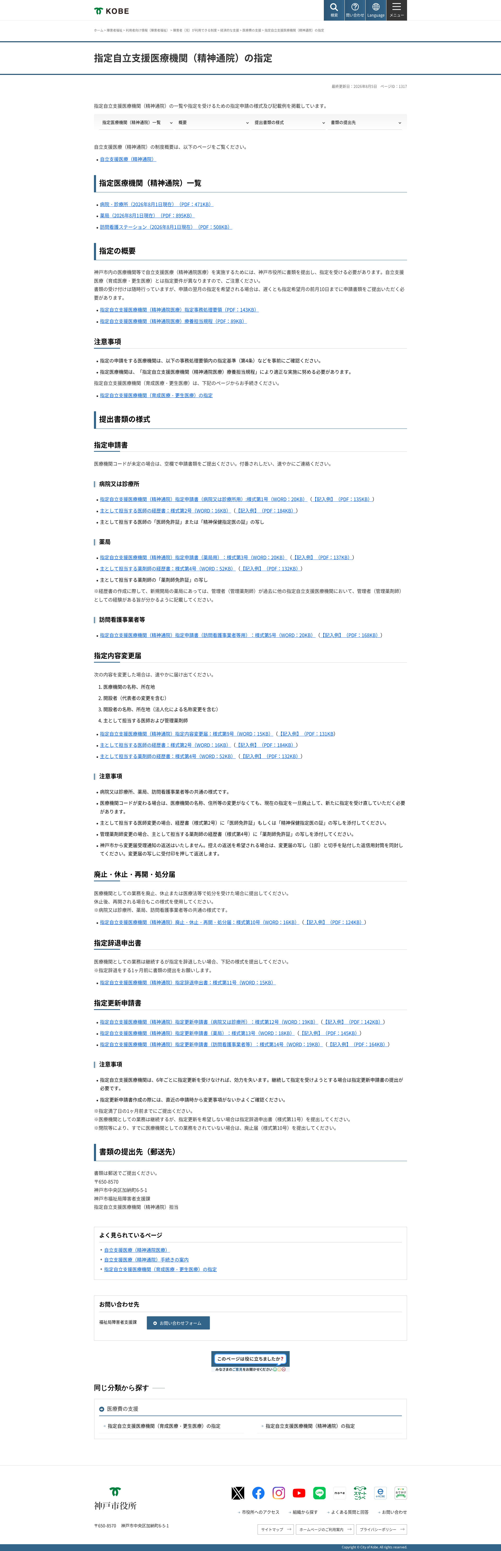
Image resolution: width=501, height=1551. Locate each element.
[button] (334, 10)
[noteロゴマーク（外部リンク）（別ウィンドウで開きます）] (339, 1493)
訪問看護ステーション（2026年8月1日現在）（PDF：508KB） (166, 226)
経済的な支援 (229, 30)
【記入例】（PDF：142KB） (353, 1021)
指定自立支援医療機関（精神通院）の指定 (310, 1425)
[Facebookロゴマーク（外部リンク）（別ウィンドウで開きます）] (258, 1493)
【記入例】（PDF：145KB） (329, 1033)
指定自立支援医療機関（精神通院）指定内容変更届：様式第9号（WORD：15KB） (186, 733)
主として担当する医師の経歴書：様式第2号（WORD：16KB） (165, 510)
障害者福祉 (114, 30)
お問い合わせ (394, 1512)
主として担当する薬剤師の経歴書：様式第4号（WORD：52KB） (168, 568)
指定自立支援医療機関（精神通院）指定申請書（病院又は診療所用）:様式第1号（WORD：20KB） (203, 499)
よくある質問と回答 (350, 1512)
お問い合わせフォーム (180, 1323)
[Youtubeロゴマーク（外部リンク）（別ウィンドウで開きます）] (299, 1493)
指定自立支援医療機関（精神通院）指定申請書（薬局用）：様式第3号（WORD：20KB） (193, 557)
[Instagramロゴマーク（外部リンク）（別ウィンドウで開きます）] (278, 1493)
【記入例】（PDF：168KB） (350, 635)
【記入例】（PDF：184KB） (266, 510)
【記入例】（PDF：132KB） (270, 568)
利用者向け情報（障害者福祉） (148, 30)
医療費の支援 (251, 30)
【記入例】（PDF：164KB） (357, 1044)
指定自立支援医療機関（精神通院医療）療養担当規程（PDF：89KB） (173, 321)
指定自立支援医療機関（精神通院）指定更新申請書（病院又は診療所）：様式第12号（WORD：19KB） (209, 1021)
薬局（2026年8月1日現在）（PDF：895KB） (147, 215)
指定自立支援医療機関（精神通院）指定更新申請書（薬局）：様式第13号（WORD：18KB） (197, 1033)
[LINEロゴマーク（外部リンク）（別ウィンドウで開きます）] (319, 1493)
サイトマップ (272, 1529)
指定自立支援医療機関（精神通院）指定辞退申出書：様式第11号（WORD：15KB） (188, 982)
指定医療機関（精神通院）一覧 (131, 122)
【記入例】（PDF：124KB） (334, 922)
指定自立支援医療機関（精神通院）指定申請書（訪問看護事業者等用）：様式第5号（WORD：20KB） (207, 635)
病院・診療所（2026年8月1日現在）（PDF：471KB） (156, 204)
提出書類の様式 (269, 122)
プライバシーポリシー (378, 1529)
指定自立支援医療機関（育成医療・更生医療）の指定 (156, 395)
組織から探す (305, 1512)
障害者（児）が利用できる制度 (195, 30)
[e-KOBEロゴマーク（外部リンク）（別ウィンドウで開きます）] (380, 1493)
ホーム (98, 30)
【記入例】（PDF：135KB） (342, 499)
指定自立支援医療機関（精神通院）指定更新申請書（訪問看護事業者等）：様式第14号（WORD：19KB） (211, 1044)
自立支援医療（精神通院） (128, 159)
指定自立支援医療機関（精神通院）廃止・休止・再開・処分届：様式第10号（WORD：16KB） (199, 922)
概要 (182, 122)
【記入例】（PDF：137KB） (322, 557)
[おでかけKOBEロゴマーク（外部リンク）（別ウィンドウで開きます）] (401, 1493)
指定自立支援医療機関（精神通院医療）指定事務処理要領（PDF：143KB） (179, 309)
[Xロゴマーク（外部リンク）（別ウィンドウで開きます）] (238, 1493)
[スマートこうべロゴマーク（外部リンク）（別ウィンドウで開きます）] (360, 1493)
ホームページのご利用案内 (321, 1529)
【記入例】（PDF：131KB (305, 733)
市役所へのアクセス (260, 1512)
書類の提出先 (343, 122)
